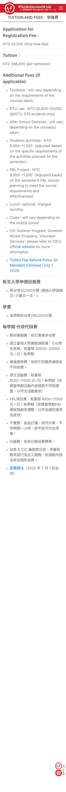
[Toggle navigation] (60, 8)
